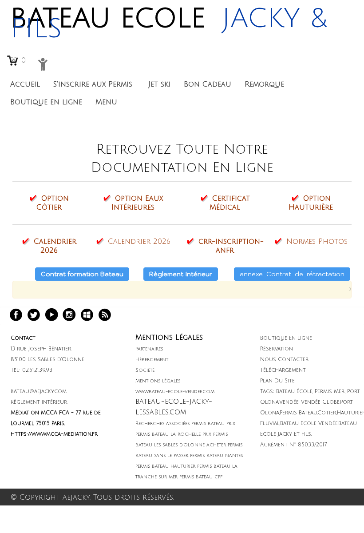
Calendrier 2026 (55, 246)
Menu (107, 102)
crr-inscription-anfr (231, 246)
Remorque (264, 84)
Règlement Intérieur (180, 274)
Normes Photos (317, 242)
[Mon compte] (43, 64)
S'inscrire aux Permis (94, 84)
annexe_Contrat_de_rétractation (292, 274)
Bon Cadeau (207, 84)
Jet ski (159, 84)
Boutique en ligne (46, 102)
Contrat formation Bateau (82, 274)
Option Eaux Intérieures (137, 203)
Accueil (25, 84)
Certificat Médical (230, 203)
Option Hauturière (311, 203)
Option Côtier (52, 203)
